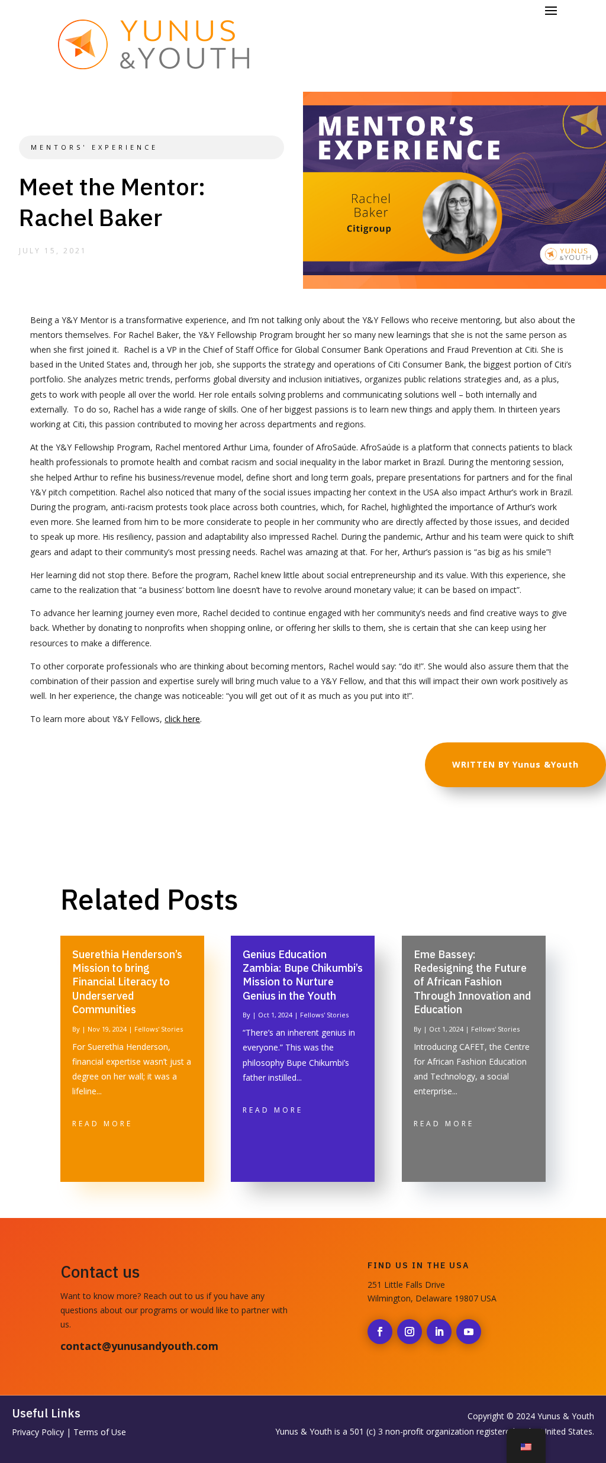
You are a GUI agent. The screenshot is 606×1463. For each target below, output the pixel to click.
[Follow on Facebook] (380, 1331)
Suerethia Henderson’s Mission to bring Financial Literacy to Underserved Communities (127, 982)
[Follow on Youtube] (468, 1331)
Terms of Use (99, 1432)
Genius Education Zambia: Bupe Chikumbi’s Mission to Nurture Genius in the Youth (303, 975)
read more (102, 1124)
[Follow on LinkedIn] (439, 1331)
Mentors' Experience (94, 147)
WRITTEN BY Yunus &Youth (515, 764)
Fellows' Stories (158, 1028)
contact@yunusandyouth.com (139, 1346)
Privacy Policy (38, 1432)
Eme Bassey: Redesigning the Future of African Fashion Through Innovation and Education (472, 982)
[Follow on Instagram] (409, 1331)
